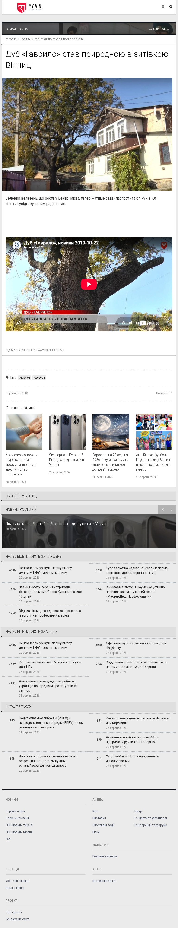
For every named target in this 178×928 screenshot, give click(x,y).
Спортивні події (103, 825)
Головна (11, 39)
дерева (40, 377)
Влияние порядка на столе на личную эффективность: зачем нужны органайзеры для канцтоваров (47, 760)
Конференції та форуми (150, 825)
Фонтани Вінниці (17, 881)
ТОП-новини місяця (19, 832)
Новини (25, 39)
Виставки (99, 818)
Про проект (14, 912)
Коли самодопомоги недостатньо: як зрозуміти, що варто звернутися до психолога (22, 464)
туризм (25, 377)
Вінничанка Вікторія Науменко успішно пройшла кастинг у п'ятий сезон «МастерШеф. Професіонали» (135, 591)
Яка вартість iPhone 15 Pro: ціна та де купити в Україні (66, 459)
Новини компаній (18, 818)
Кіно (95, 811)
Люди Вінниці (15, 888)
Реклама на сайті (17, 919)
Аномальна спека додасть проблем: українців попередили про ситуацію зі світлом (48, 685)
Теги (8, 839)
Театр (138, 811)
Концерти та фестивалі (150, 818)
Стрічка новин (16, 811)
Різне (96, 832)
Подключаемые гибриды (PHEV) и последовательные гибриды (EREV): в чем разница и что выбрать (51, 722)
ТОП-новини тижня (19, 825)
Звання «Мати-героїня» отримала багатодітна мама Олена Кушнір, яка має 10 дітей (50, 591)
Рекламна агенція (104, 856)
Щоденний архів (103, 881)
